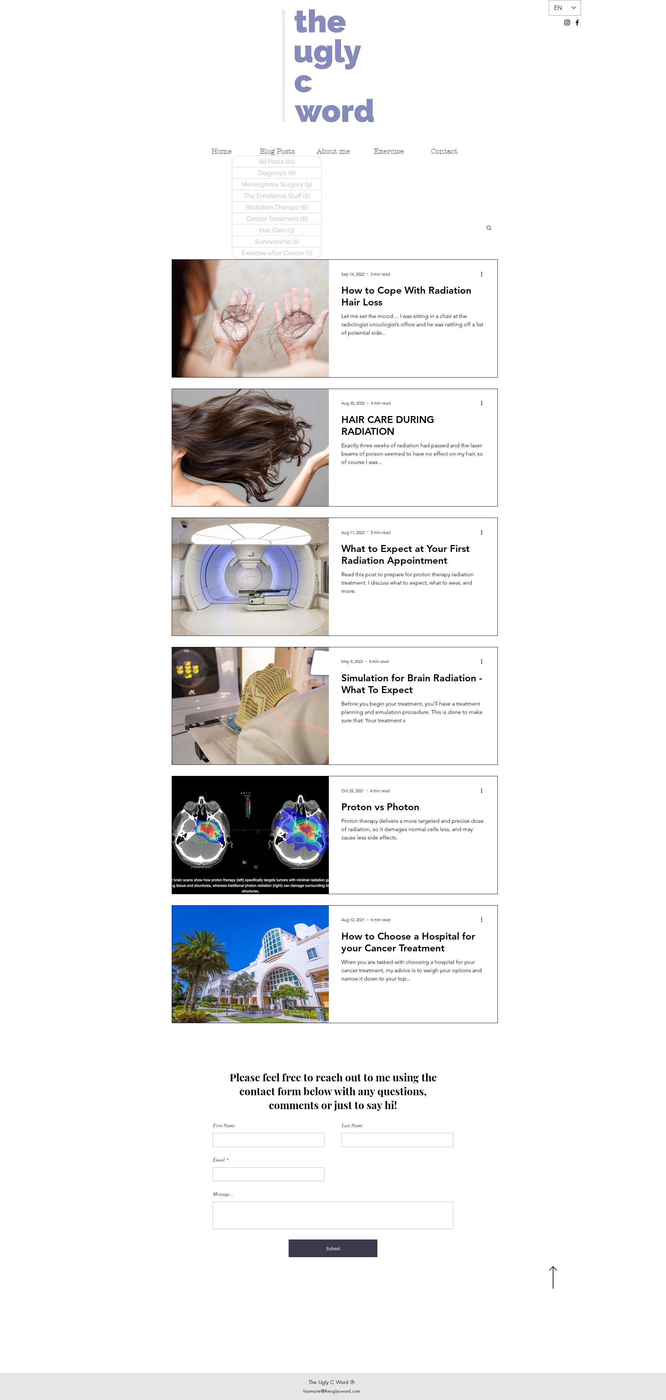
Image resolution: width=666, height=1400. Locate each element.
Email (219, 1159)
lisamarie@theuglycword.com (331, 1391)
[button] (489, 228)
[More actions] (484, 274)
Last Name (352, 1125)
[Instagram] (567, 22)
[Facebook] (577, 22)
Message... (223, 1194)
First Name (224, 1125)
